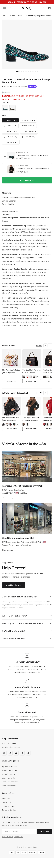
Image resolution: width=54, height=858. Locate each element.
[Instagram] (4, 753)
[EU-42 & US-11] (28, 137)
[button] (27, 155)
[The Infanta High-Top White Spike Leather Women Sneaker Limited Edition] (47, 376)
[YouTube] (16, 753)
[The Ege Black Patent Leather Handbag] (23, 376)
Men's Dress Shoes (9, 770)
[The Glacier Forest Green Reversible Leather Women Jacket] (14, 424)
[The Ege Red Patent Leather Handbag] (27, 376)
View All (39, 345)
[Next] (50, 345)
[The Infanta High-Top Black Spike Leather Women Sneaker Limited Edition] (51, 376)
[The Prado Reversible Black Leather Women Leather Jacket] (51, 424)
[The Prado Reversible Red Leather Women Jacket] (44, 424)
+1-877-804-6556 (9, 744)
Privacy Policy (18, 837)
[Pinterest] (28, 753)
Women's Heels (8, 778)
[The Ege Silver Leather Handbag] (30, 376)
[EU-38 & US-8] (28, 126)
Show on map (7, 498)
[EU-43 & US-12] (10, 142)
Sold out (11, 381)
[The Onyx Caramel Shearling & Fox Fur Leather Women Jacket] (23, 424)
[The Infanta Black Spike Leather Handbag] (44, 376)
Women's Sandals (9, 786)
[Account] (43, 8)
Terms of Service (9, 810)
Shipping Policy (8, 806)
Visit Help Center (13, 585)
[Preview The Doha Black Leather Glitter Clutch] (11, 155)
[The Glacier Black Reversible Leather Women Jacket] (3, 424)
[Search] (10, 8)
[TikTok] (10, 753)
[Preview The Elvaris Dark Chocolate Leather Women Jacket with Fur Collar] (11, 169)
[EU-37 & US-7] (10, 126)
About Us (6, 798)
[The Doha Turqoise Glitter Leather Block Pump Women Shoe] (5, 108)
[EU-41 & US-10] (10, 137)
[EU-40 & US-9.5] (29, 131)
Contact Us (6, 802)
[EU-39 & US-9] (10, 131)
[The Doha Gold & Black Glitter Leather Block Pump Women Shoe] (12, 108)
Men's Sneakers (8, 774)
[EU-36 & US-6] (28, 120)
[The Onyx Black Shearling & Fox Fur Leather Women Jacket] (27, 424)
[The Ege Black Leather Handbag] (34, 376)
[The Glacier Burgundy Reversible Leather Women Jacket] (10, 424)
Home (4, 16)
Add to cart (27, 180)
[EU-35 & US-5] (10, 120)
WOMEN (12, 16)
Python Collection (9, 766)
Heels (20, 16)
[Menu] (4, 8)
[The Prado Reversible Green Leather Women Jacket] (47, 424)
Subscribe (44, 831)
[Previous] (45, 345)
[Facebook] (22, 753)
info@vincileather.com (11, 747)
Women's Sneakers (10, 782)
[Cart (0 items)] (49, 8)
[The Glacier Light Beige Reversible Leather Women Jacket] (7, 424)
